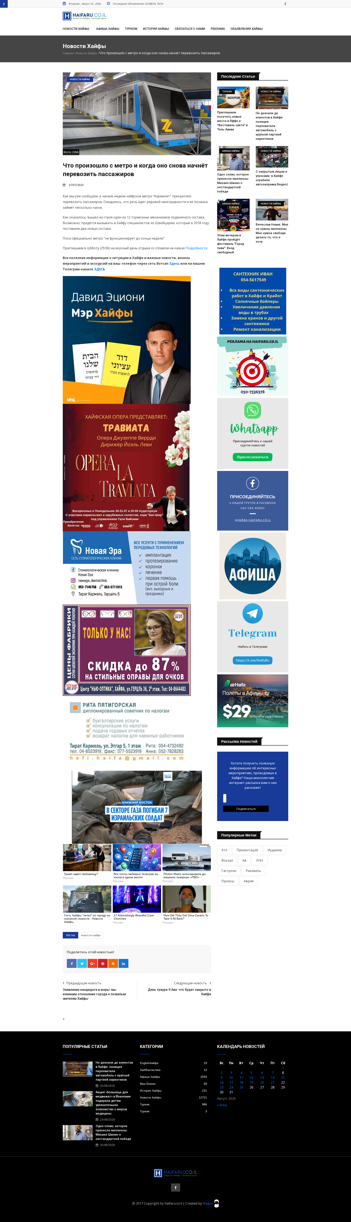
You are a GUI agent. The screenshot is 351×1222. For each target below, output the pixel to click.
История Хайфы (156, 29)
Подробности (196, 248)
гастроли (228, 870)
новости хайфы (91, 935)
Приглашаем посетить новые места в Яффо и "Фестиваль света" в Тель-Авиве (232, 121)
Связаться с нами (190, 29)
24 (231, 1087)
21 (272, 1082)
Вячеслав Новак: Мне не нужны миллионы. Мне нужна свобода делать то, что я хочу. (272, 233)
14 (272, 1077)
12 (251, 1077)
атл (224, 850)
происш (227, 881)
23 (221, 1087)
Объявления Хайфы (247, 29)
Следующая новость (191, 983)
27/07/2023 (75, 185)
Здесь (174, 263)
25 (241, 1087)
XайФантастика (173, 1070)
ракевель (253, 870)
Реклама (218, 29)
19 (251, 1082)
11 (241, 1077)
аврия (249, 881)
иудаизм (275, 850)
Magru (208, 1203)
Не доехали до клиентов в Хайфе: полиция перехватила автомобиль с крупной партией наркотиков (269, 126)
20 (262, 1082)
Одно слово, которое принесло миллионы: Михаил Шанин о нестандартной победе (233, 183)
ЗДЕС (98, 269)
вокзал (227, 860)
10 (231, 1077)
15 (283, 1077)
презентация (247, 850)
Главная (68, 53)
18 (241, 1082)
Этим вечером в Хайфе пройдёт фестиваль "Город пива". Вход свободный (230, 243)
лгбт (259, 860)
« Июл (222, 1105)
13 (262, 1077)
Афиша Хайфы (107, 29)
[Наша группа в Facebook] (285, 4)
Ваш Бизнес (173, 1083)
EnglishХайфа (173, 1063)
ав (244, 860)
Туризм (131, 29)
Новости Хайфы (76, 29)
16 (221, 1082)
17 (231, 1082)
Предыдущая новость (83, 983)
